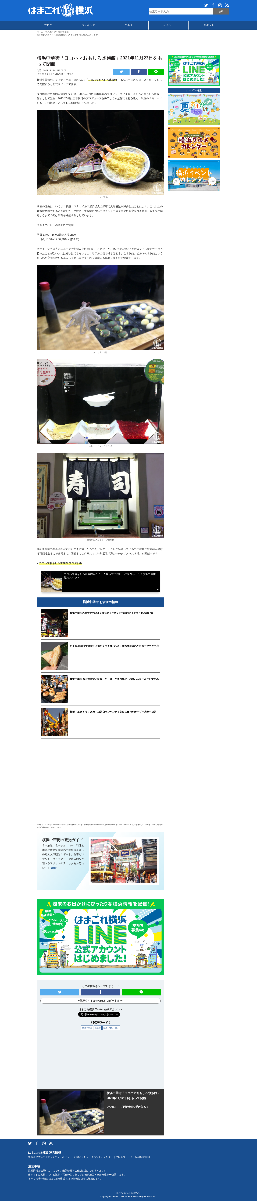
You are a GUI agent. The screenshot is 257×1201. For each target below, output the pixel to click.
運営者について (36, 1157)
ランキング (88, 25)
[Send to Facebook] (139, 72)
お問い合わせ (81, 1157)
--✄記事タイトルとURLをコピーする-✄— (56, 74)
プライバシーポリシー (59, 1157)
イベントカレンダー (102, 1157)
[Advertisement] (128, 45)
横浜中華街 (87, 1028)
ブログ (48, 25)
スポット (209, 25)
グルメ (128, 25)
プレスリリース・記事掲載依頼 (133, 1157)
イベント (168, 25)
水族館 (98, 1028)
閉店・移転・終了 (111, 1028)
